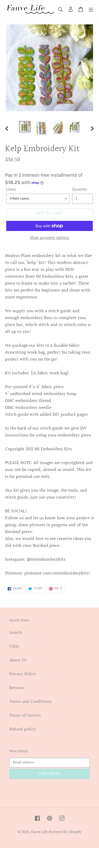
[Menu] (91, 9)
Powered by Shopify (65, 832)
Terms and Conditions (30, 701)
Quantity (79, 189)
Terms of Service (25, 715)
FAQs (14, 646)
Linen (11, 189)
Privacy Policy (22, 674)
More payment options (49, 238)
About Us (17, 660)
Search (15, 632)
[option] (25, 127)
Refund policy (22, 729)
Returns (16, 688)
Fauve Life (39, 832)
